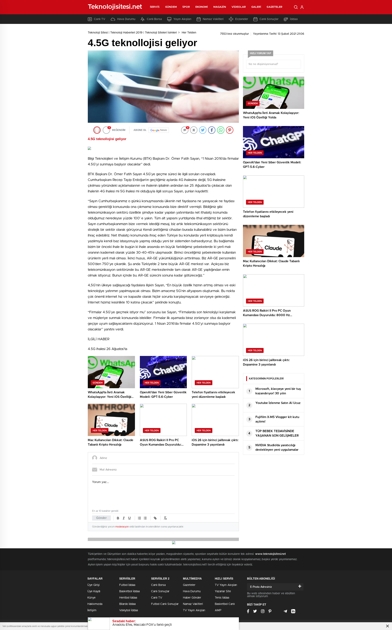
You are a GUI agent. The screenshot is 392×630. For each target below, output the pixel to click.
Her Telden (189, 32)
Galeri (256, 7)
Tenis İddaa (222, 597)
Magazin (219, 7)
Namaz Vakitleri (213, 19)
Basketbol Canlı (225, 604)
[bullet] (145, 518)
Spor (186, 7)
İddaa (294, 19)
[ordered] (139, 518)
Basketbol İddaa (129, 591)
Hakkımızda (94, 604)
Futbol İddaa (127, 585)
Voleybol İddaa (128, 610)
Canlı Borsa (154, 19)
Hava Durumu (126, 19)
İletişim (91, 610)
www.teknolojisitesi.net (270, 554)
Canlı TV (99, 19)
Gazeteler (274, 7)
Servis (155, 7)
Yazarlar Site (223, 591)
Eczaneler (241, 19)
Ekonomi (201, 7)
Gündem (171, 7)
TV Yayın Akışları (194, 610)
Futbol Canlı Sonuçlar (165, 604)
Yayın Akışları (182, 19)
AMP (218, 610)
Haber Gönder (192, 597)
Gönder (101, 518)
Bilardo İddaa (127, 604)
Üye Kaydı (93, 591)
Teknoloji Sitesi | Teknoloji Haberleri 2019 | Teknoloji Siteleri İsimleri (132, 32)
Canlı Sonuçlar (268, 19)
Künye (91, 597)
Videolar (239, 7)
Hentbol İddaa (128, 597)
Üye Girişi (93, 585)
